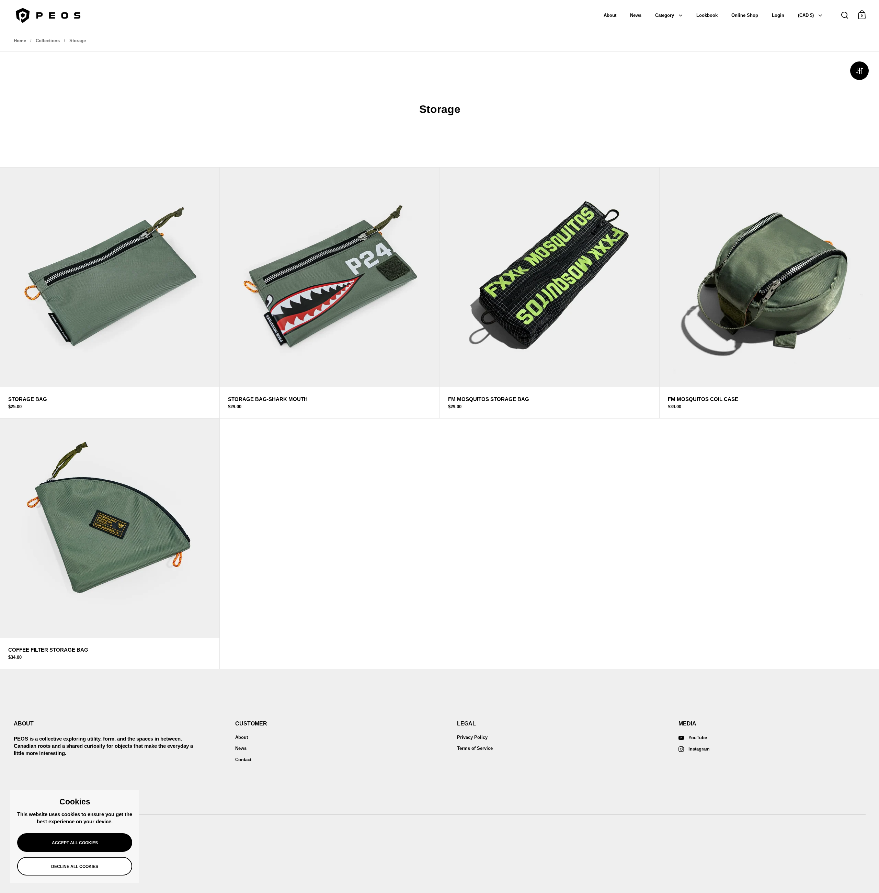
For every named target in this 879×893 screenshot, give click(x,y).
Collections (48, 40)
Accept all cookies (75, 842)
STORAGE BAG (109, 293)
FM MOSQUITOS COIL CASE (769, 293)
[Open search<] (844, 15)
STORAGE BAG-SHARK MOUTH (329, 293)
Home (20, 40)
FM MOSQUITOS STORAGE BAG (549, 293)
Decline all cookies (74, 866)
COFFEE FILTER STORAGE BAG (109, 544)
